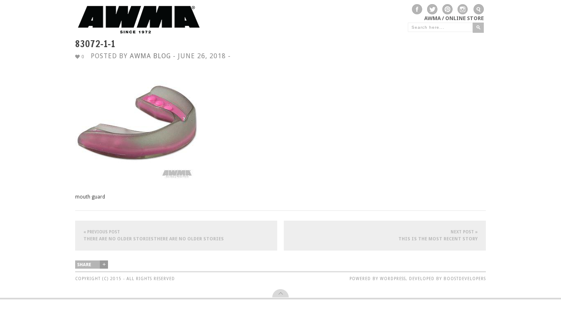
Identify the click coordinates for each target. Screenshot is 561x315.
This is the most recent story (438, 236)
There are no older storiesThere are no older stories (153, 236)
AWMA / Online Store (454, 18)
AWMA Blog (150, 56)
